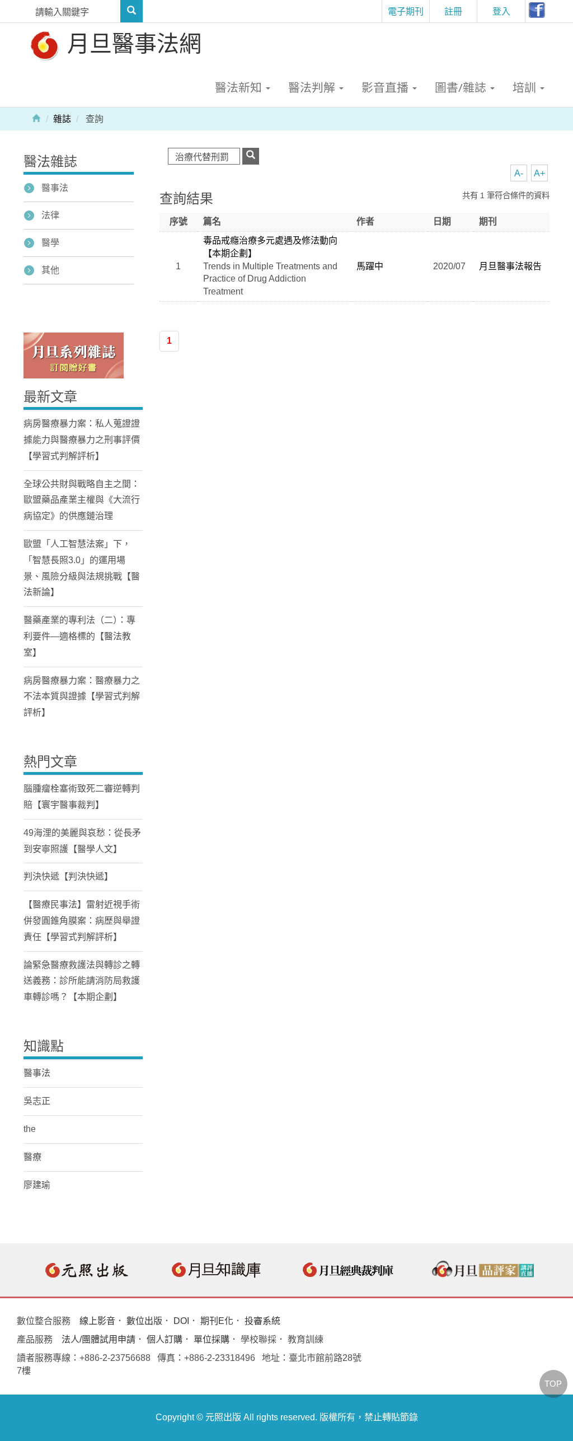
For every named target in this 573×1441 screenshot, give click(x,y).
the (30, 1129)
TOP (553, 1383)
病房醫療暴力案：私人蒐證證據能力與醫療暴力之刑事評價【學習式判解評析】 (82, 440)
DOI (181, 1321)
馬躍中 (369, 266)
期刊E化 (216, 1321)
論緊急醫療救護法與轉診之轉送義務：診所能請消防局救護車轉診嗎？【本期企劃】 (82, 981)
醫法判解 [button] (313, 87)
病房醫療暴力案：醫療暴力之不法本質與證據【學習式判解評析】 (82, 697)
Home (36, 117)
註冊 (453, 11)
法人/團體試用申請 (98, 1339)
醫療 (32, 1157)
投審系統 (262, 1321)
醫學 (50, 242)
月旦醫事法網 (131, 42)
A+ (539, 173)
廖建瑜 (37, 1185)
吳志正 (37, 1101)
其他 (50, 270)
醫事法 (54, 188)
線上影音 (97, 1321)
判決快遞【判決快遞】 (68, 876)
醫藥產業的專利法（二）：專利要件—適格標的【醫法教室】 (79, 636)
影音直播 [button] (386, 87)
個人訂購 (164, 1339)
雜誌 (62, 119)
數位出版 (144, 1321)
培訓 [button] (526, 87)
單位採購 (211, 1339)
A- (518, 173)
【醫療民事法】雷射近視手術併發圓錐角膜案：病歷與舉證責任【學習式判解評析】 (82, 921)
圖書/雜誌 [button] (462, 87)
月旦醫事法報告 (510, 266)
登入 (501, 11)
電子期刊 (406, 11)
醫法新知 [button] (240, 87)
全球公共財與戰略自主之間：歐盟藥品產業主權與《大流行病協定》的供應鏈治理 (82, 500)
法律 (50, 215)
